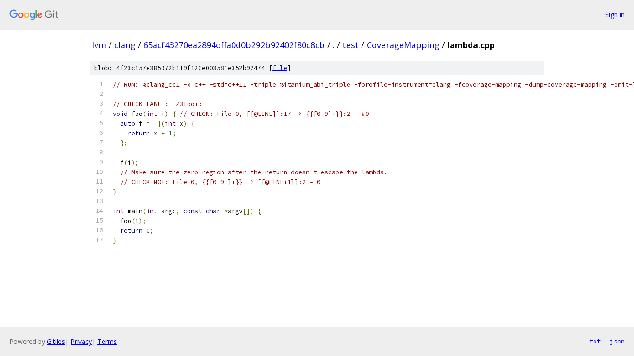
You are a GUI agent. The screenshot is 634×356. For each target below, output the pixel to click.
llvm (98, 45)
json (617, 341)
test (351, 45)
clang (125, 45)
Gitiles (56, 341)
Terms (107, 341)
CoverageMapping (403, 45)
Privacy (81, 341)
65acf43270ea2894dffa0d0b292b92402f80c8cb (234, 45)
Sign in (615, 14)
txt (595, 341)
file (279, 68)
